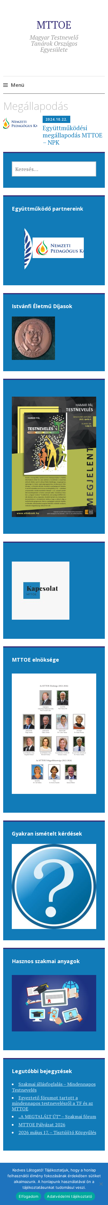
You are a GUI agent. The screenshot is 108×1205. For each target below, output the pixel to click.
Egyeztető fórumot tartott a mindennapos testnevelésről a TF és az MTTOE (52, 1103)
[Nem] (101, 1184)
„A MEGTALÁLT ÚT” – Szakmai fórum (57, 1116)
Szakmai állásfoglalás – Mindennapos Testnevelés (54, 1087)
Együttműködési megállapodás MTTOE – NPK (73, 135)
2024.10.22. (56, 119)
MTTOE (54, 25)
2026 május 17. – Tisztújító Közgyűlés (57, 1132)
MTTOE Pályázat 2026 (41, 1124)
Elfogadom (28, 1196)
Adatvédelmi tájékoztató (69, 1196)
